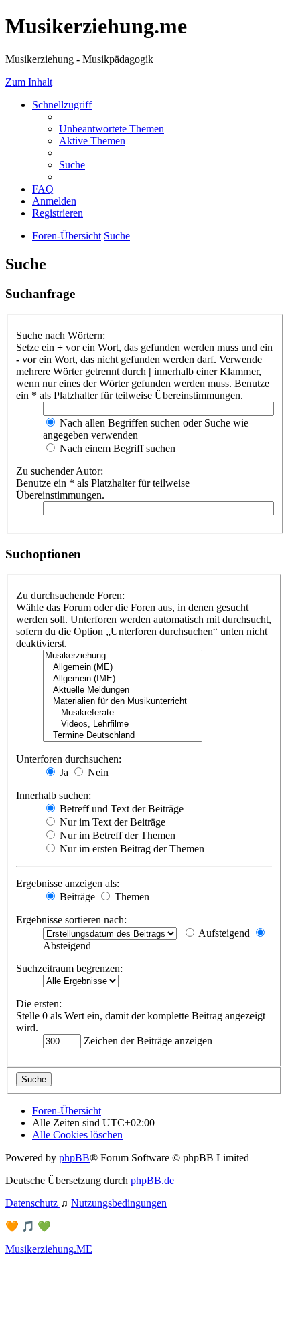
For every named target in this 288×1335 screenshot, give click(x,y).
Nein (97, 772)
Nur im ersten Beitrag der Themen (130, 848)
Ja (62, 772)
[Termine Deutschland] (123, 735)
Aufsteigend (223, 933)
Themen (130, 896)
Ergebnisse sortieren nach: (71, 919)
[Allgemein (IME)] (123, 679)
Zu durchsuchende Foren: (70, 595)
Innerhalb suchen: (53, 795)
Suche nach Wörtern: (60, 335)
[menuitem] (111, 128)
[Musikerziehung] (123, 656)
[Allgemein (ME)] (123, 667)
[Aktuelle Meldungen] (123, 690)
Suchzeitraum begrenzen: (69, 968)
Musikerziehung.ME (48, 1249)
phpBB (74, 1157)
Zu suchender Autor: (59, 471)
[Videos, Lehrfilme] (123, 724)
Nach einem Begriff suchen (116, 448)
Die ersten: (39, 1003)
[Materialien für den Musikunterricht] (123, 701)
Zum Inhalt (28, 82)
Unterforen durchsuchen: (68, 759)
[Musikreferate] (123, 713)
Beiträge (76, 896)
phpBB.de (152, 1180)
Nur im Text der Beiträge (111, 822)
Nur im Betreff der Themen (116, 835)
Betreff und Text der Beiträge (120, 808)
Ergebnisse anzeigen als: (67, 883)
